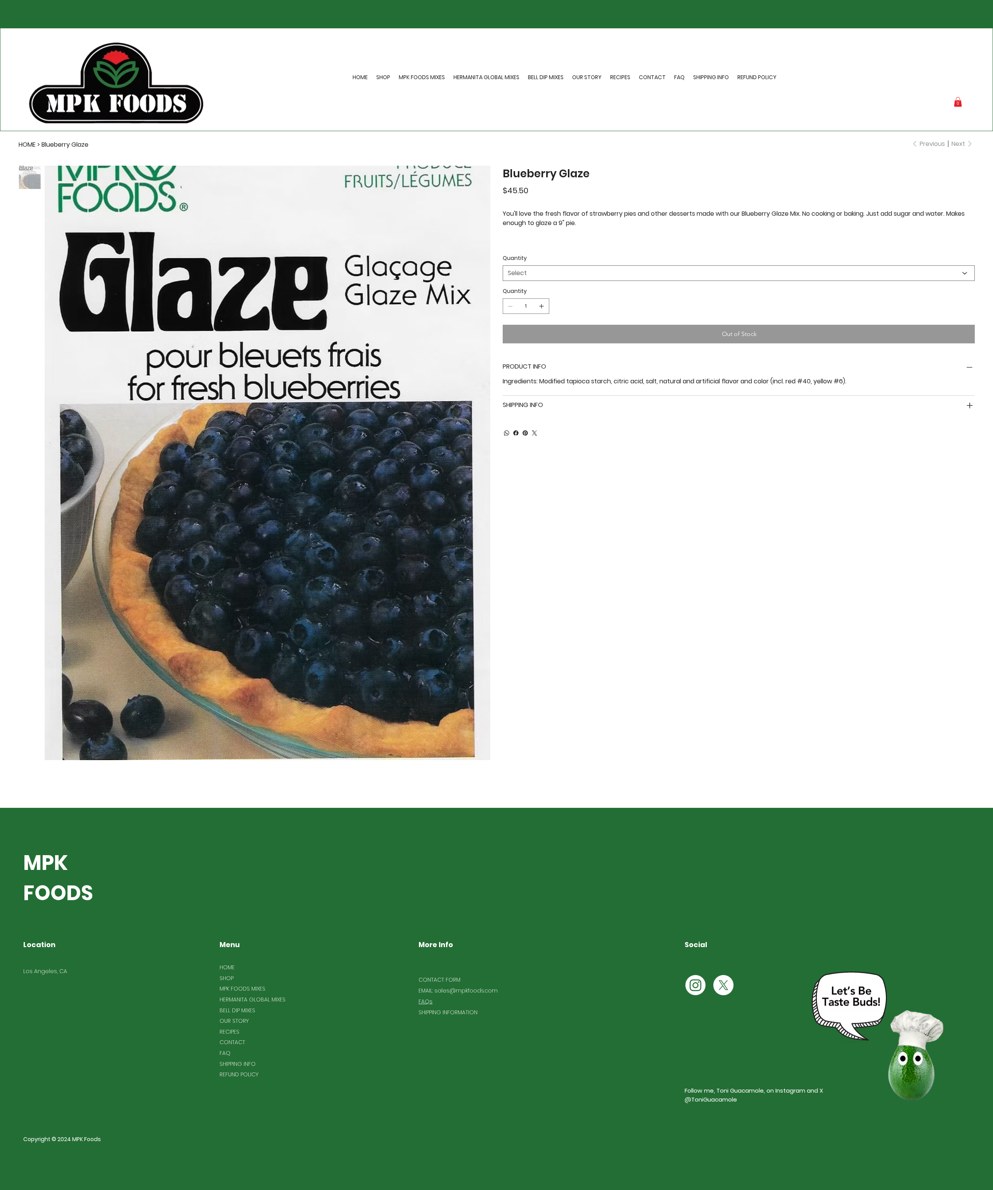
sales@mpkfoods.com (466, 990)
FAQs (425, 1001)
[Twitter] (534, 433)
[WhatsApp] (506, 433)
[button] (958, 102)
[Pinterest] (525, 433)
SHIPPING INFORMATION (448, 1012)
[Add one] (541, 306)
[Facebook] (516, 433)
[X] (723, 985)
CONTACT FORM (439, 980)
